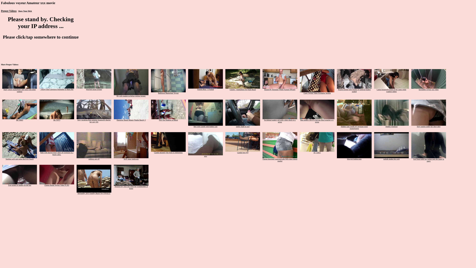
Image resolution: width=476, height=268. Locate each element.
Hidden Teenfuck (392, 127)
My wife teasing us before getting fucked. (131, 96)
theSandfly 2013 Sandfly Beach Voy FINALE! (94, 193)
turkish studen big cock (391, 159)
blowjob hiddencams (354, 159)
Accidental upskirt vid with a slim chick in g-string (280, 121)
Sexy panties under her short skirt (428, 127)
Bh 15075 (56, 120)
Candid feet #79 (242, 153)
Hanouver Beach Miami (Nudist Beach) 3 (131, 120)
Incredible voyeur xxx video (429, 90)
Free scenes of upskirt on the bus (19, 185)
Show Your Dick (25, 11)
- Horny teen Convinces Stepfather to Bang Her (57, 89)
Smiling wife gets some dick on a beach (20, 159)
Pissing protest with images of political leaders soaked (354, 91)
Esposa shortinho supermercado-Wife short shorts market (280, 160)
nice (205, 156)
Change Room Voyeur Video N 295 (56, 185)
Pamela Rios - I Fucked (205, 89)
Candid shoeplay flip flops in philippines (168, 153)
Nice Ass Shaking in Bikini (168, 120)
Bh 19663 (19, 120)
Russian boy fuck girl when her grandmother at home (131, 187)
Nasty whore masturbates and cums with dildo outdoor (19, 91)
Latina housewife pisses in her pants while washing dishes (391, 91)
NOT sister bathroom (131, 159)
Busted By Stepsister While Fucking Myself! (280, 90)
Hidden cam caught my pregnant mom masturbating (354, 128)
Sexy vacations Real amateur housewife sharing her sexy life (94, 121)
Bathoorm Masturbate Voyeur (168, 93)
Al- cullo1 (317, 153)
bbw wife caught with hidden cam (205, 127)
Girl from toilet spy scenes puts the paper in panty (428, 160)
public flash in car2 (243, 127)
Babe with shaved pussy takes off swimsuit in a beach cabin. (56, 154)
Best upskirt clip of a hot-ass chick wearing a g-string (317, 121)
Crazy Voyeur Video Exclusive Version (317, 93)
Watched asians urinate (94, 89)
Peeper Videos (9, 10)
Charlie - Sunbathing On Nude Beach (243, 90)
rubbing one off (94, 159)
